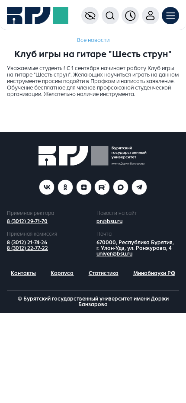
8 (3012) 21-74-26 (27, 242)
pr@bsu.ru (109, 221)
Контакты (23, 273)
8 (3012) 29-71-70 (27, 221)
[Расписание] (130, 15)
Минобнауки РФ (154, 273)
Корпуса (62, 273)
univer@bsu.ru (114, 253)
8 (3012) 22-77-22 (27, 248)
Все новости (93, 40)
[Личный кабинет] (150, 15)
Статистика (104, 273)
